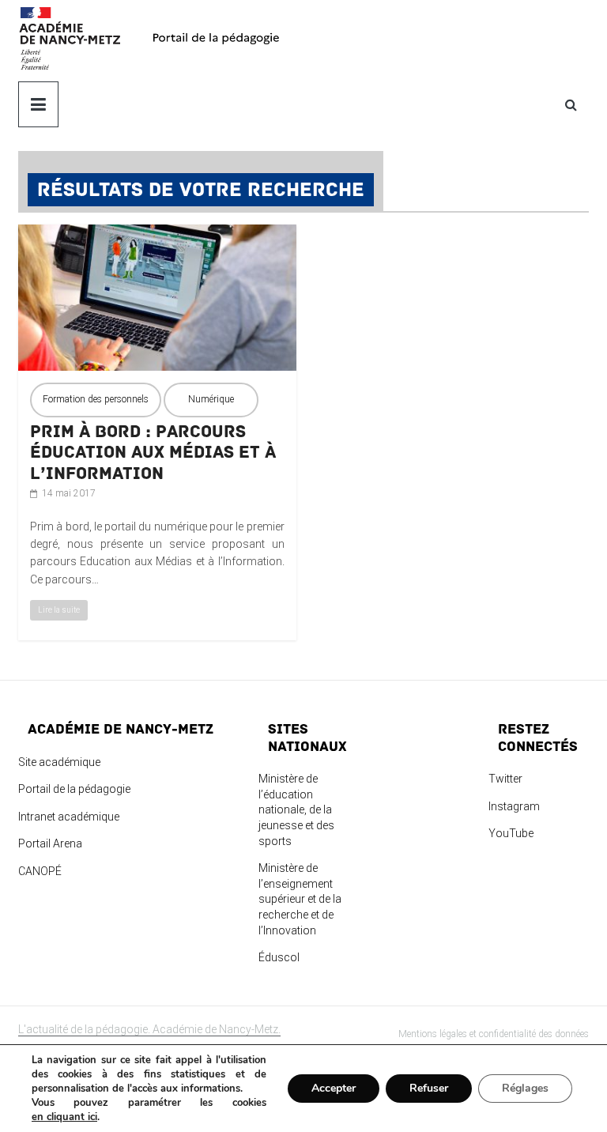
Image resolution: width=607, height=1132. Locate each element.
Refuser (428, 1088)
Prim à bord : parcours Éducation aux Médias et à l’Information (153, 452)
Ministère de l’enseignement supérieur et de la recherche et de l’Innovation (299, 899)
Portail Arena (50, 843)
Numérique (211, 399)
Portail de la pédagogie (74, 789)
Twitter (505, 778)
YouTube (510, 833)
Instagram (514, 806)
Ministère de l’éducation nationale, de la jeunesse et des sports (296, 809)
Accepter (333, 1088)
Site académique (59, 762)
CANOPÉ (40, 871)
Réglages (525, 1088)
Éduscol (279, 957)
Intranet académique (68, 816)
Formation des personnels (96, 399)
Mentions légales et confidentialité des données (493, 1034)
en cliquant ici (64, 1117)
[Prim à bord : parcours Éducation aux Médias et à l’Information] (157, 233)
